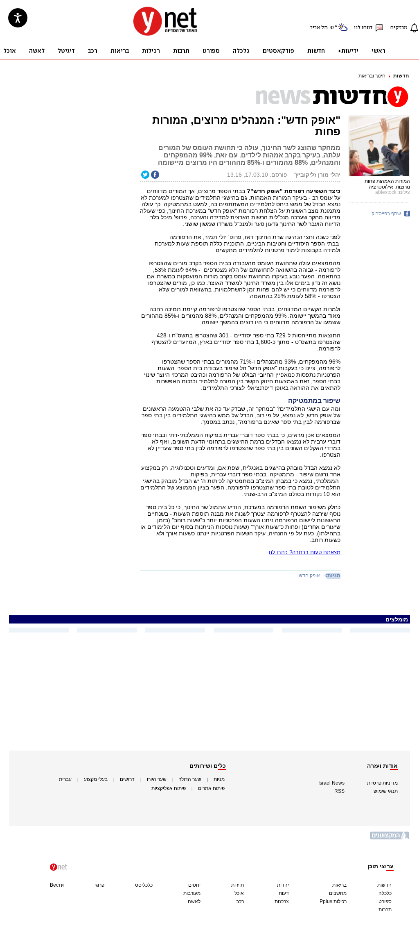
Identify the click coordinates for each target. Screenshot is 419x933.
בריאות (339, 885)
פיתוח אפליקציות (168, 788)
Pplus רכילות (333, 901)
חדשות (401, 76)
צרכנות (282, 901)
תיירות (237, 885)
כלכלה (385, 893)
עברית (65, 779)
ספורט (385, 901)
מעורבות (191, 893)
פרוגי (99, 885)
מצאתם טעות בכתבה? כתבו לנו (304, 552)
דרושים (127, 779)
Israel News (331, 783)
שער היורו (157, 779)
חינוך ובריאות (371, 76)
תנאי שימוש (386, 791)
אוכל (239, 893)
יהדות (283, 885)
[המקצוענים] (390, 838)
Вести (57, 885)
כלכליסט (144, 885)
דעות (284, 893)
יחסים (194, 885)
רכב (240, 901)
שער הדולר (190, 779)
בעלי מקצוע (96, 779)
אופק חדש (309, 575)
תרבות (385, 910)
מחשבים (338, 893)
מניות (219, 779)
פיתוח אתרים (211, 788)
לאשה (194, 901)
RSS (339, 791)
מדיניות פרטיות (382, 783)
